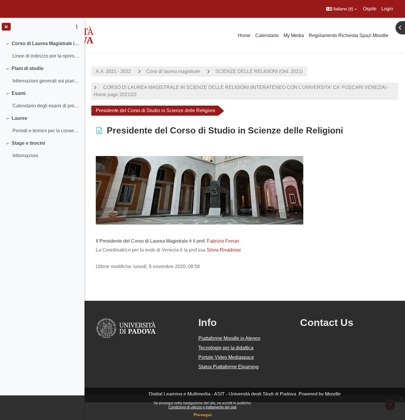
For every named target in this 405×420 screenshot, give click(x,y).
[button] (342, 9)
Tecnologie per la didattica (225, 347)
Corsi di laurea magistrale (173, 71)
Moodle (333, 394)
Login (387, 8)
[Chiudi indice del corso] (6, 27)
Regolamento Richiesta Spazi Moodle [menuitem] (348, 35)
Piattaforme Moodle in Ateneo (229, 338)
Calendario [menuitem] (267, 35)
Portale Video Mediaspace (226, 357)
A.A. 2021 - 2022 (113, 71)
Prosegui (203, 414)
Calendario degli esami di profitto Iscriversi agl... (46, 105)
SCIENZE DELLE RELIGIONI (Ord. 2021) (259, 71)
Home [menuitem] (244, 35)
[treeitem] (42, 49)
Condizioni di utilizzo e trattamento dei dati (202, 407)
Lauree (19, 118)
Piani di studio (28, 68)
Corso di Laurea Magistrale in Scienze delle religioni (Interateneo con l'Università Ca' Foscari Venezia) (46, 43)
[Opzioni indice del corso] (76, 26)
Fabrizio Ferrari (223, 241)
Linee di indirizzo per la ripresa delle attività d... (46, 55)
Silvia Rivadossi (224, 249)
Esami (18, 93)
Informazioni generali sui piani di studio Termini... (46, 80)
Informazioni (25, 155)
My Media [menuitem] (293, 35)
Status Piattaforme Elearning (228, 366)
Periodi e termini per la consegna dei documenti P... (46, 130)
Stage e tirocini (28, 143)
